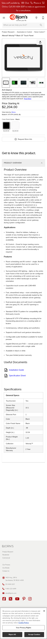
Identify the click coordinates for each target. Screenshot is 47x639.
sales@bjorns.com (10, 593)
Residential (5, 555)
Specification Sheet (17, 376)
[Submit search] (41, 25)
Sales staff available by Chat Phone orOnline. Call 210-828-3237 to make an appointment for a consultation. (23, 6)
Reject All (12, 634)
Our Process (6, 565)
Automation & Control (24, 32)
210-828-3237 (10, 584)
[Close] (44, 611)
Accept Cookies (34, 634)
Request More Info (25, 139)
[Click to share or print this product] (40, 42)
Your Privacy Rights (23, 628)
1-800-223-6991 (10, 589)
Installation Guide (16, 370)
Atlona (13, 112)
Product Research (8, 32)
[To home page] (18, 17)
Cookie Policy (23, 623)
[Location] (36, 18)
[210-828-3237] (43, 18)
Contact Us (5, 571)
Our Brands (5, 568)
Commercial (6, 558)
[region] (23, 623)
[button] (4, 18)
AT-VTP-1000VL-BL (14, 114)
